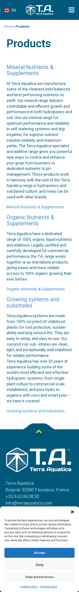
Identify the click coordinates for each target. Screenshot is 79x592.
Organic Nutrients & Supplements (30, 220)
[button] (72, 512)
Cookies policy (29, 586)
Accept (39, 553)
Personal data (48, 586)
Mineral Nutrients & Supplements (30, 70)
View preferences (39, 577)
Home (8, 26)
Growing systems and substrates (33, 302)
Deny (39, 565)
